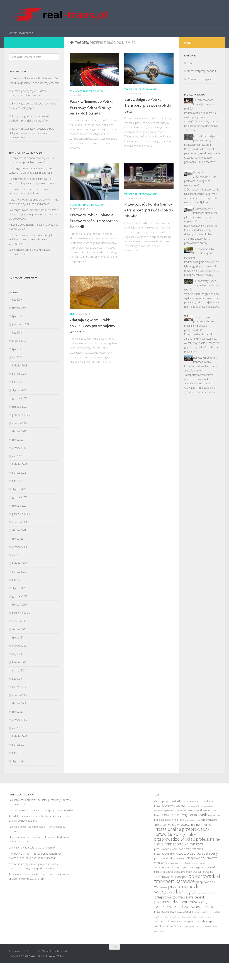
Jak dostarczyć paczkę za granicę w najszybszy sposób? (202, 285)
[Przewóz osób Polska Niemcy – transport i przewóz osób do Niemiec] (149, 176)
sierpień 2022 (19, 431)
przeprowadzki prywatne (199, 871)
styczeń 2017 (19, 761)
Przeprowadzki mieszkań (195, 863)
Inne (72, 314)
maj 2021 (17, 555)
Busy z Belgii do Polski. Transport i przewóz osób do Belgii (147, 105)
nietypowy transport (193, 820)
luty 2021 (17, 579)
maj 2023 (17, 357)
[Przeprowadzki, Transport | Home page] (58, 14)
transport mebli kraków (193, 922)
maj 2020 (17, 654)
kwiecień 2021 (19, 563)
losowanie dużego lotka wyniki (184, 814)
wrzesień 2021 (19, 522)
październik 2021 (21, 514)
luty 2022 (17, 481)
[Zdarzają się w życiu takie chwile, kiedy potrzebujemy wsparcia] (94, 292)
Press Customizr (54, 955)
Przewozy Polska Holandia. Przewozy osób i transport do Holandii (94, 220)
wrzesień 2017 (19, 695)
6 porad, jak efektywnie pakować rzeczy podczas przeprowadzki (201, 140)
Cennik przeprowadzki (166, 801)
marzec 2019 (19, 687)
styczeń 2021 (19, 588)
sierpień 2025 (19, 307)
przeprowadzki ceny (202, 853)
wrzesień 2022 (19, 423)
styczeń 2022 (19, 489)
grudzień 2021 (19, 497)
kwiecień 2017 (19, 736)
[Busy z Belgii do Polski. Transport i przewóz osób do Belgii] (149, 68)
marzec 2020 (19, 670)
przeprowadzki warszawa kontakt (186, 907)
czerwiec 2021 (19, 547)
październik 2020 (21, 612)
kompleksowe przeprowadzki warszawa (169, 810)
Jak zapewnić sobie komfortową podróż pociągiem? (199, 253)
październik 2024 (21, 324)
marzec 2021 (19, 571)
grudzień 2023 (19, 340)
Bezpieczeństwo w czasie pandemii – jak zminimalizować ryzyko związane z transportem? (30, 239)
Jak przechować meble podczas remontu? (32, 847)
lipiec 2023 (17, 349)
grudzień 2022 (19, 398)
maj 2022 (17, 456)
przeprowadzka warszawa (168, 849)
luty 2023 (17, 382)
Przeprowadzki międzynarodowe (176, 867)
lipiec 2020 (17, 637)
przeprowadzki (193, 849)
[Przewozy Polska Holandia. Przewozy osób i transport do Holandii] (94, 181)
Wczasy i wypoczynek (199, 79)
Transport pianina (202, 926)
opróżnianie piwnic (196, 824)
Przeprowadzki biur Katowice (170, 853)
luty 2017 (17, 753)
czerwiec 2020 (19, 645)
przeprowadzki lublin (176, 863)
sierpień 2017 (19, 703)
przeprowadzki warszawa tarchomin (174, 911)
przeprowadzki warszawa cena (207, 893)
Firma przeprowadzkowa (193, 801)
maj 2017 (17, 728)
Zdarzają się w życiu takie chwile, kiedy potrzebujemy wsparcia (92, 325)
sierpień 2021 (19, 530)
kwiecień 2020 (19, 662)
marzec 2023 (19, 373)
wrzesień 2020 (19, 621)
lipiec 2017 (17, 711)
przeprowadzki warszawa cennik (179, 897)
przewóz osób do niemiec (204, 912)
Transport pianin (187, 926)
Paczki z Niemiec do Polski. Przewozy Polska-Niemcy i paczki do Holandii (91, 107)
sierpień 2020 (19, 629)
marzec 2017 (19, 744)
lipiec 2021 (17, 538)
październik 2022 (21, 415)
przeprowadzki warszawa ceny (181, 902)
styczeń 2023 (19, 390)
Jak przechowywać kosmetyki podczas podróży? (199, 104)
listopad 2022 (19, 406)
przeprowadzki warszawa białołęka (176, 889)
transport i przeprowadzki (86, 91)
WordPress (28, 955)
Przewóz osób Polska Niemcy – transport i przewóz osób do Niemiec (148, 210)
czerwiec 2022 (19, 448)
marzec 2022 (19, 472)
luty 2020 (17, 678)
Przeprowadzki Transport (171, 877)
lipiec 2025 (17, 316)
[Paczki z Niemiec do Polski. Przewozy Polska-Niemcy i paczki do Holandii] (94, 69)
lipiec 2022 (17, 439)
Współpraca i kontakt (21, 33)
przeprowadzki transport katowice (187, 879)
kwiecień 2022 (19, 464)
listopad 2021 (19, 505)
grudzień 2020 (19, 596)
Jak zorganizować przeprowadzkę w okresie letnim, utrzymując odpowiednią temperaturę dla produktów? (33, 214)
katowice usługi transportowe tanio (199, 806)
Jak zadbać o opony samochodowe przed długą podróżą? (41, 810)
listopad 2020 (19, 604)
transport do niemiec (166, 917)
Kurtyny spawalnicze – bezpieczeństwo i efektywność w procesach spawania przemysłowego (32, 133)
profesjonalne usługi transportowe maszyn (187, 841)
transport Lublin (177, 922)
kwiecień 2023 (19, 365)
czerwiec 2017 (19, 720)
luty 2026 (17, 299)
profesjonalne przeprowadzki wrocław (175, 836)
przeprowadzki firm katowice (170, 858)
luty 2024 (17, 332)
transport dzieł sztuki (183, 917)
